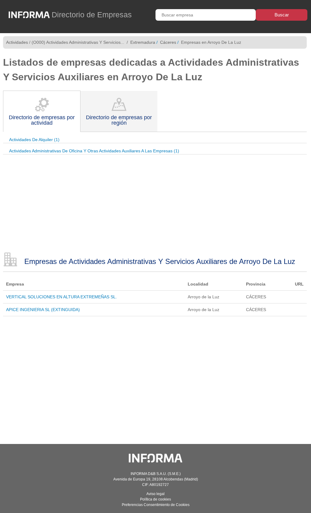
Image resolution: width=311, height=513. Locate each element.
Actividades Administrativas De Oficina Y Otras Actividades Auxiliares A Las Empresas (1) (94, 150)
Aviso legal (155, 494)
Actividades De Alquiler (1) (34, 139)
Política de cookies (155, 499)
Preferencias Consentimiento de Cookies (156, 505)
